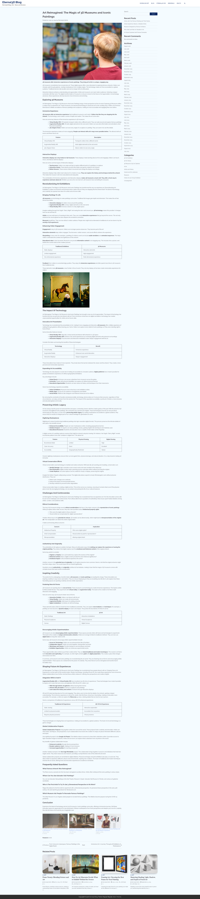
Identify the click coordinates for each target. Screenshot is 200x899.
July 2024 (126, 117)
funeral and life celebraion (131, 172)
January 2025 (127, 100)
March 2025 (127, 94)
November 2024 (128, 106)
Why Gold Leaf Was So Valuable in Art (134, 29)
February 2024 (127, 131)
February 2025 (127, 97)
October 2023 (127, 143)
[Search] (185, 3)
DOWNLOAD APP (144, 3)
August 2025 (127, 80)
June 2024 (126, 120)
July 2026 (126, 49)
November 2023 (128, 140)
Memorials (171, 3)
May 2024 (126, 123)
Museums (126, 175)
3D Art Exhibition (128, 158)
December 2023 (128, 137)
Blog (152, 3)
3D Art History (127, 160)
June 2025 (126, 86)
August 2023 (127, 148)
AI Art (50, 838)
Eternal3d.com (161, 3)
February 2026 (127, 63)
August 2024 (127, 114)
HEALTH (179, 3)
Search (126, 11)
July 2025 (126, 83)
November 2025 (128, 71)
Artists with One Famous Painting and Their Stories (137, 21)
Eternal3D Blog (12, 2)
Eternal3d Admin (63, 20)
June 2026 (126, 52)
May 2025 (126, 88)
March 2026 (127, 60)
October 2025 (127, 74)
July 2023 (126, 151)
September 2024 (128, 111)
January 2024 (127, 134)
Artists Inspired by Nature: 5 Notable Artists (135, 24)
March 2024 (127, 128)
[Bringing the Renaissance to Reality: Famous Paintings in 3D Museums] (81, 821)
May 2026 (126, 54)
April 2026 (126, 57)
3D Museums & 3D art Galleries (132, 163)
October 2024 (127, 108)
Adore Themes (117, 897)
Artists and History (129, 169)
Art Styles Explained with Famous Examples (135, 32)
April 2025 (126, 91)
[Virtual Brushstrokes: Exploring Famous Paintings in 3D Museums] (55, 821)
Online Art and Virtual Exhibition (132, 178)
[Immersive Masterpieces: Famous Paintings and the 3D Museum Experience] (108, 821)
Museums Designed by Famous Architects (135, 26)
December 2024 (128, 103)
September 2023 (128, 145)
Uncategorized (128, 180)
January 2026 (127, 66)
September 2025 (128, 77)
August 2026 (127, 46)
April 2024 (126, 125)
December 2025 (128, 69)
